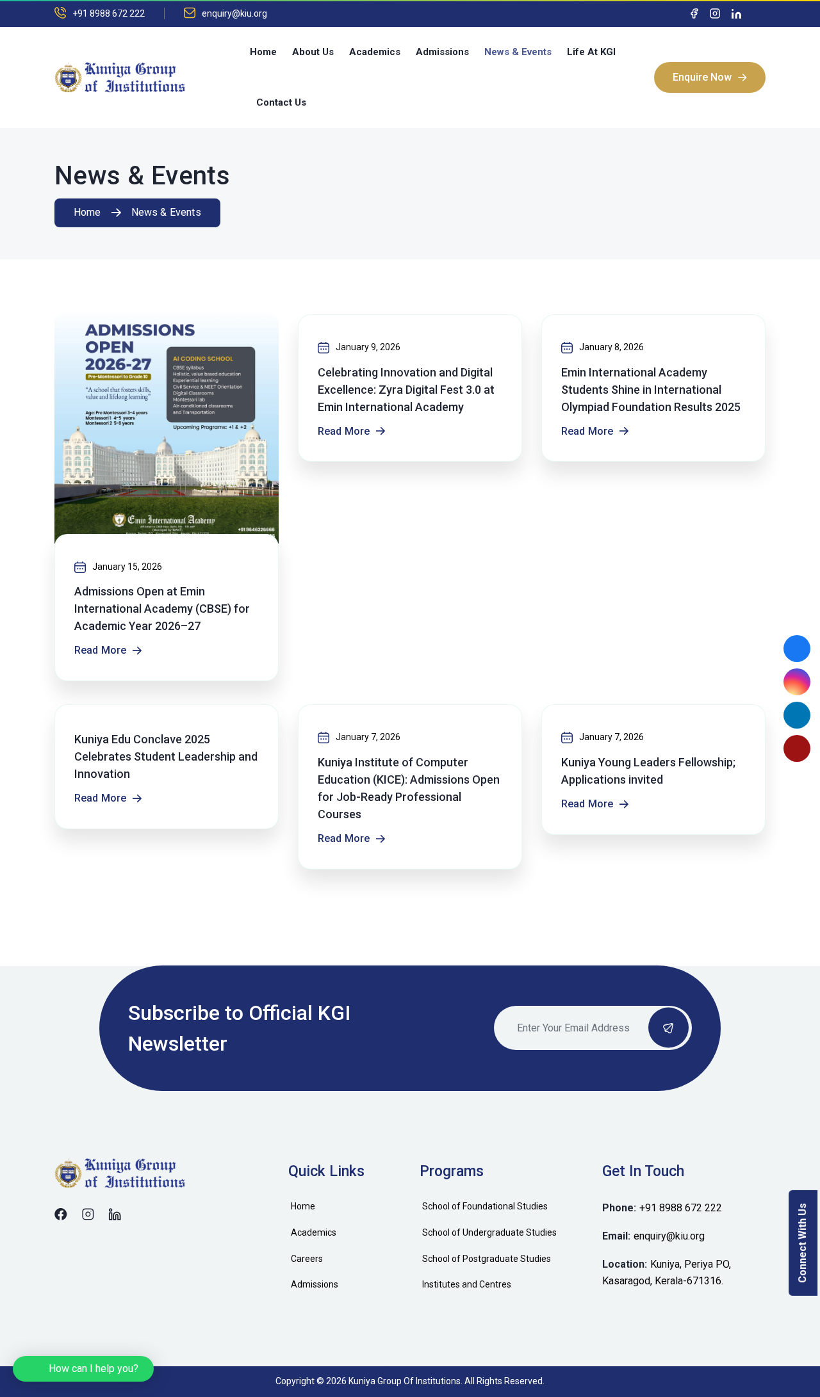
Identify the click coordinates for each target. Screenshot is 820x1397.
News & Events (518, 52)
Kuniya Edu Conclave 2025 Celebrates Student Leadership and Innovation (166, 756)
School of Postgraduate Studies (486, 1259)
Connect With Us (802, 1243)
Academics (374, 52)
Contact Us (281, 102)
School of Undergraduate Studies (489, 1232)
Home (263, 52)
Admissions (442, 52)
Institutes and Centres (466, 1284)
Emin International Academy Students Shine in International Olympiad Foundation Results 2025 (651, 390)
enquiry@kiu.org (234, 13)
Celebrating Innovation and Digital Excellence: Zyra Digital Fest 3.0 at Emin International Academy (406, 390)
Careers (307, 1259)
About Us (313, 52)
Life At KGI (591, 52)
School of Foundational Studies (485, 1206)
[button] (83, 1369)
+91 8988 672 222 (108, 13)
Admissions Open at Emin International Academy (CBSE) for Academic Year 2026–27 (162, 609)
